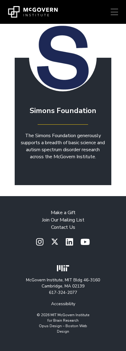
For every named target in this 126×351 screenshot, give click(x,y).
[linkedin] (69, 242)
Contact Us (63, 227)
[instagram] (39, 242)
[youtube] (85, 242)
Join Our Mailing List (63, 220)
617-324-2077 (63, 292)
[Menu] (114, 12)
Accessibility (63, 304)
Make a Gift (63, 212)
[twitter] (54, 241)
